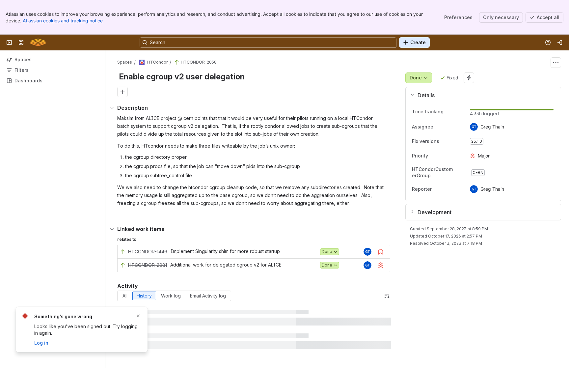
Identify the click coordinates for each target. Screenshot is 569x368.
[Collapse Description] (112, 108)
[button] (480, 95)
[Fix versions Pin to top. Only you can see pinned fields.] (444, 141)
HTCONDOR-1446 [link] (147, 251)
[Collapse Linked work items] (112, 229)
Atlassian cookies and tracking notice (63, 20)
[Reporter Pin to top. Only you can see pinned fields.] (437, 189)
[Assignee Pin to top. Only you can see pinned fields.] (438, 126)
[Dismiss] (138, 316)
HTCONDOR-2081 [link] (147, 265)
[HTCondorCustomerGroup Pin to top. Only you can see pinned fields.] (459, 172)
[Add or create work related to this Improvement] (122, 92)
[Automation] (469, 77)
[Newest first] (387, 296)
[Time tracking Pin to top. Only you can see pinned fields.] (448, 111)
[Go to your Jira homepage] (38, 42)
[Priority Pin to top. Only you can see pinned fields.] (433, 155)
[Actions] (556, 62)
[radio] (125, 296)
